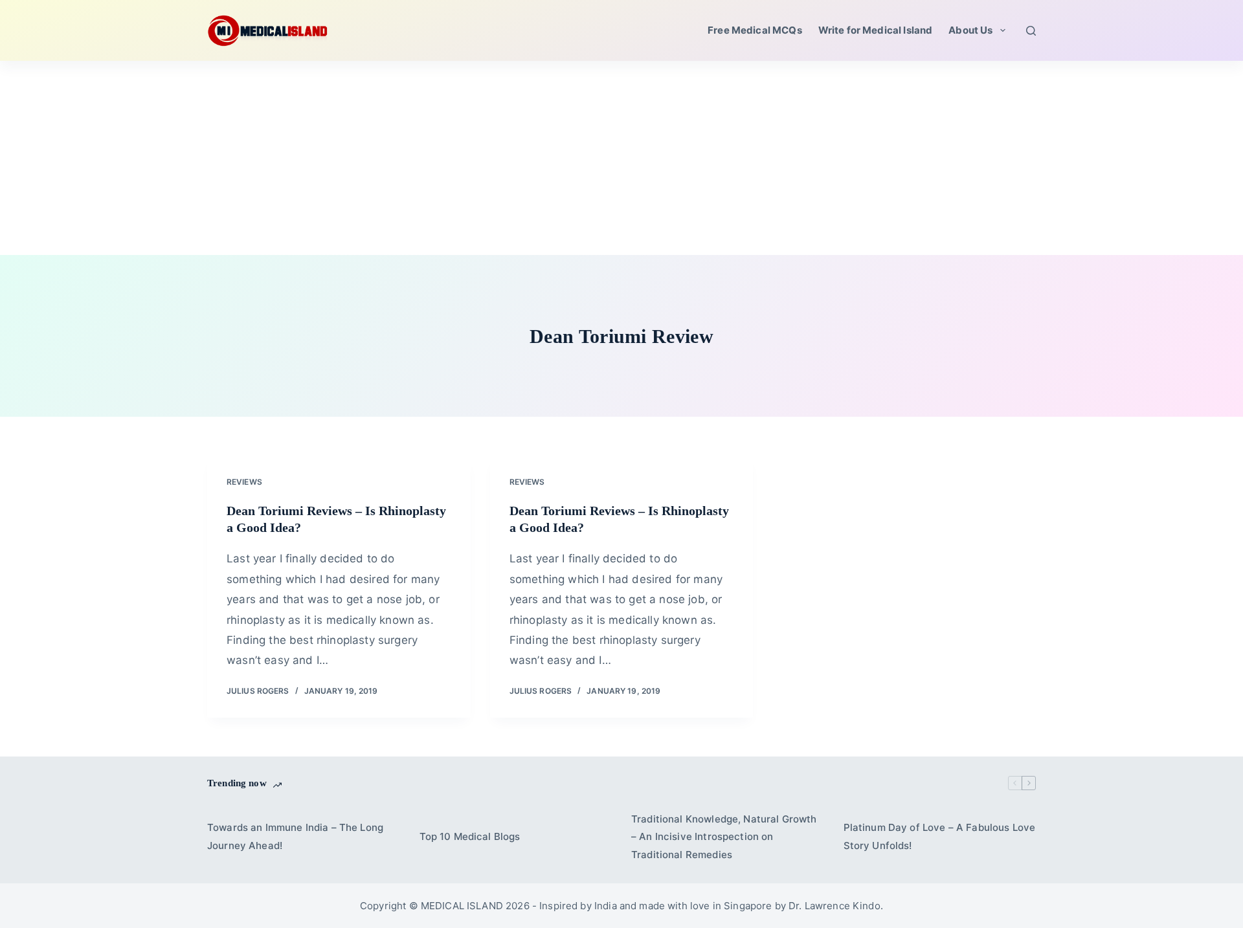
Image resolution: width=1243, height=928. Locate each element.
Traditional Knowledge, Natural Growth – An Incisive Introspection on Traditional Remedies (724, 837)
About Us (970, 30)
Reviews (244, 482)
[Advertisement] (621, 158)
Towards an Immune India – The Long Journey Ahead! (295, 836)
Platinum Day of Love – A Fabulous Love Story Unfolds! (940, 836)
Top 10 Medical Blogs (470, 836)
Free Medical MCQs (755, 30)
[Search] (1031, 31)
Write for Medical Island (875, 30)
